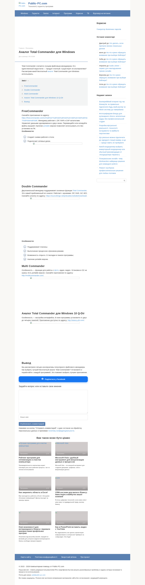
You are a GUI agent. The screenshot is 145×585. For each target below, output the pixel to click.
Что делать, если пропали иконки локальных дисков (111, 46)
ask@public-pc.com (38, 575)
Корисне (79, 13)
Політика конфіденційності (46, 557)
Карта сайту (26, 557)
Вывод (27, 102)
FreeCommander (31, 86)
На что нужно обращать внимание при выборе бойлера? (112, 77)
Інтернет (56, 13)
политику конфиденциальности (61, 431)
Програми (68, 13)
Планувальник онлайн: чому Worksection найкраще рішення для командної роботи (112, 161)
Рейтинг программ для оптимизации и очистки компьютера (30, 460)
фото (56, 270)
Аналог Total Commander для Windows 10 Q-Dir (43, 98)
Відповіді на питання (101, 13)
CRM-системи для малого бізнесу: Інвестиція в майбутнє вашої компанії (71, 494)
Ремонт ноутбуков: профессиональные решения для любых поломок (111, 170)
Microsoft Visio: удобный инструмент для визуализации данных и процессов (69, 460)
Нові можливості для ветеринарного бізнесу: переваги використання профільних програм (34, 530)
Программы (29, 48)
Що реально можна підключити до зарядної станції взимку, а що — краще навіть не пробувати (112, 140)
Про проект (85, 557)
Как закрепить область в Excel (33, 492)
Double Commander (32, 90)
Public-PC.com (37, 3)
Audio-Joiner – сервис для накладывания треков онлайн (110, 68)
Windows (24, 13)
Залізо (46, 13)
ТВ (88, 13)
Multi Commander (31, 94)
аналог (50, 71)
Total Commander (80, 191)
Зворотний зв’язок (68, 557)
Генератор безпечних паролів (109, 29)
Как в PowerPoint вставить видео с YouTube (71, 528)
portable (46, 126)
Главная (21, 48)
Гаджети (35, 13)
